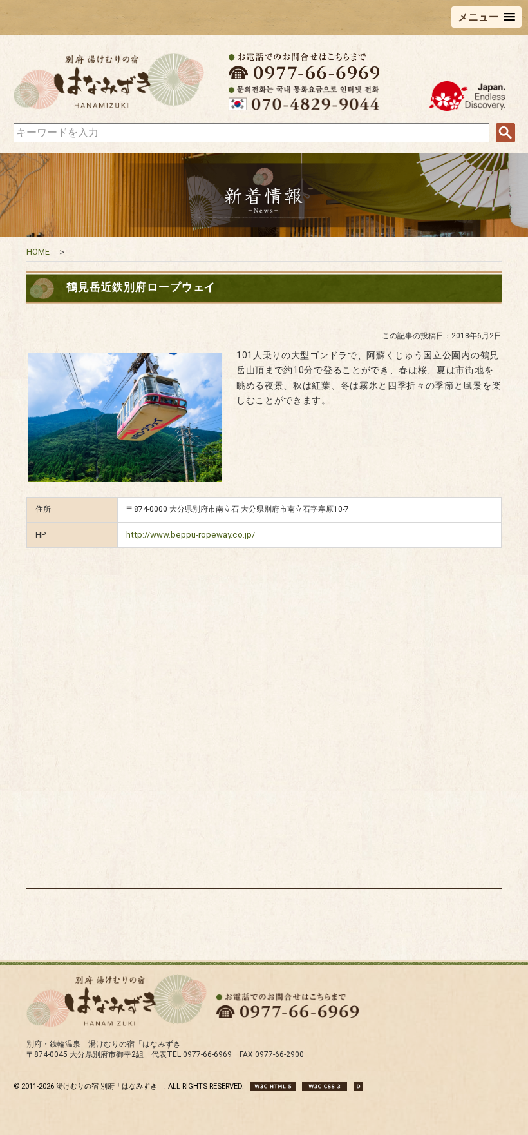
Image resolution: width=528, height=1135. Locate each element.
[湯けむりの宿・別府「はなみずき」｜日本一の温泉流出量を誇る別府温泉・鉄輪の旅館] (109, 107)
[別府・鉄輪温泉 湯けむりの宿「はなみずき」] (116, 1025)
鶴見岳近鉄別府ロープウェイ (141, 286)
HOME (38, 252)
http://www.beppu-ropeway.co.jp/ (190, 534)
